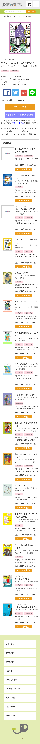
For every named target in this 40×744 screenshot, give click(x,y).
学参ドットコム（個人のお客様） (20, 115)
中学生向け (10, 662)
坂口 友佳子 (18, 278)
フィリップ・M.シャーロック (24, 519)
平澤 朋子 (19, 183)
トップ (3, 16)
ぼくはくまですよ (22, 579)
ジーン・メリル (20, 276)
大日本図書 (17, 76)
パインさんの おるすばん (25, 209)
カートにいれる (20, 107)
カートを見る (10, 715)
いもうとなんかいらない (25, 395)
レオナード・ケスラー (9, 66)
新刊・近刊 (10, 644)
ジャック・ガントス (21, 428)
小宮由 (18, 247)
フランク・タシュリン (22, 581)
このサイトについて (13, 689)
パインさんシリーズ (8, 59)
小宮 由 (31, 66)
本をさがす (31, 11)
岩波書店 (18, 190)
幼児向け (9, 671)
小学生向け (10, 653)
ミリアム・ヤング (20, 181)
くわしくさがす (11, 680)
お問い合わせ (10, 707)
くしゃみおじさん (22, 486)
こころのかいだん (20, 576)
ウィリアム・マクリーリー (23, 551)
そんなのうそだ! (21, 273)
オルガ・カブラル (20, 488)
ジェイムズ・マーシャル (23, 307)
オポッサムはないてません (26, 607)
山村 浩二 (19, 490)
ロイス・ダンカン (20, 397)
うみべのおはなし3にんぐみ (26, 364)
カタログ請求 (10, 698)
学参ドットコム (18, 123)
